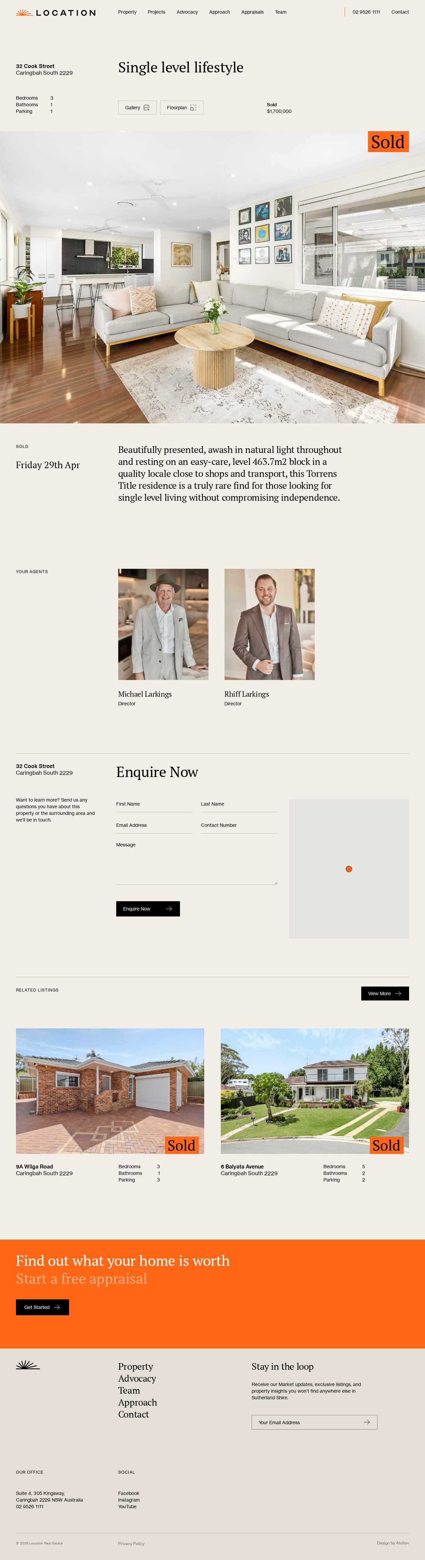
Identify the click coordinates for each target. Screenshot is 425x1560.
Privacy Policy (131, 1543)
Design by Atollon (393, 1542)
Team (281, 12)
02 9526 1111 (366, 12)
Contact (400, 12)
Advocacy (187, 12)
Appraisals (252, 12)
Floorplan (177, 107)
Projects (156, 12)
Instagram (129, 1500)
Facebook (128, 1493)
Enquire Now (136, 908)
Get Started (36, 1307)
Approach (219, 12)
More (379, 993)
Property (127, 12)
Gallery (132, 107)
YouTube (127, 1506)
